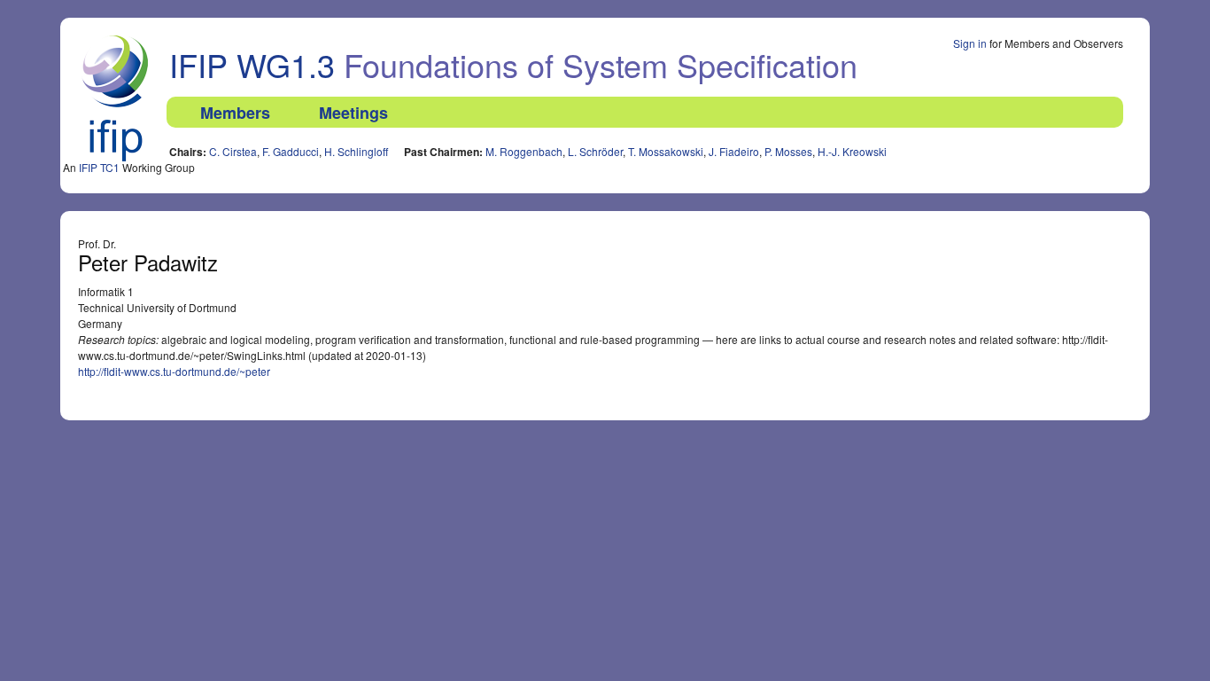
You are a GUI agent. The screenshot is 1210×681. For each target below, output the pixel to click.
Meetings (353, 112)
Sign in (970, 43)
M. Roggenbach (523, 151)
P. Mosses (788, 151)
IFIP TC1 (99, 167)
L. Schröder (595, 151)
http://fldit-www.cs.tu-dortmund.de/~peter (174, 371)
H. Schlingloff (356, 151)
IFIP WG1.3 (252, 64)
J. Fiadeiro (734, 151)
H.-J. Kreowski (852, 151)
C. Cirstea (233, 151)
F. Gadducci (290, 151)
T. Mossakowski (665, 151)
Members (235, 112)
